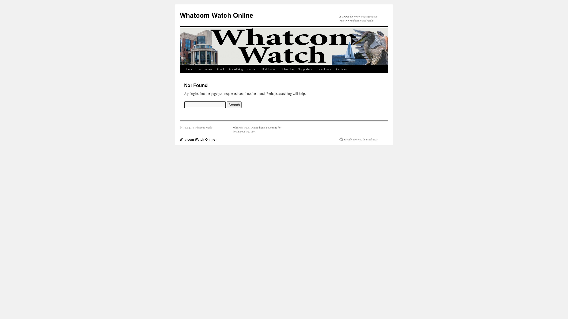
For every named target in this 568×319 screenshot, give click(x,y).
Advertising (236, 69)
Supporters (305, 69)
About (220, 69)
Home (188, 69)
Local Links (323, 69)
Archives (341, 69)
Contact (252, 69)
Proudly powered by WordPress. (361, 139)
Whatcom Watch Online (216, 15)
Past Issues (204, 69)
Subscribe (287, 69)
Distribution (269, 69)
